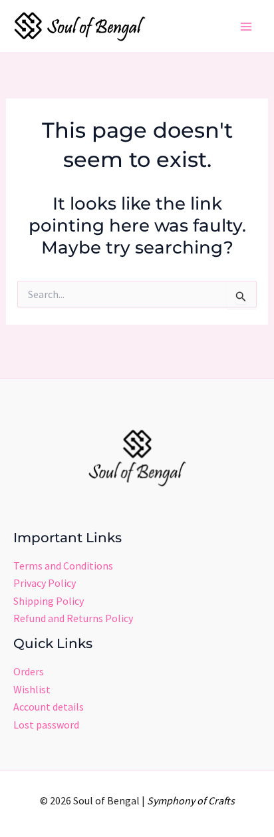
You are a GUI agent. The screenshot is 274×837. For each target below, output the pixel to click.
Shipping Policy (48, 600)
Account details (48, 706)
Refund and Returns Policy (73, 618)
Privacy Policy (44, 582)
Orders (28, 671)
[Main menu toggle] (246, 26)
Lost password (46, 724)
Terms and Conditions (63, 565)
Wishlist (32, 689)
